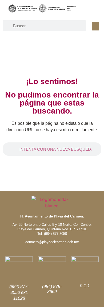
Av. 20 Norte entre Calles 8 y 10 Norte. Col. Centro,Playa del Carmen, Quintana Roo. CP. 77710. (52, 227)
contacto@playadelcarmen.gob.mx (52, 242)
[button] (95, 26)
